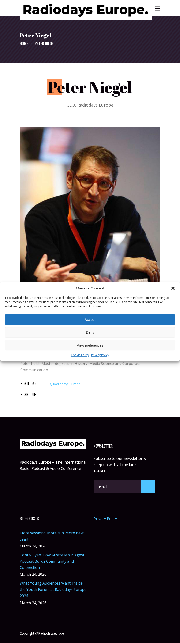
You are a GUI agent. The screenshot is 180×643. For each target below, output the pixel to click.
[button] (173, 288)
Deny (90, 332)
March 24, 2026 (33, 546)
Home (24, 43)
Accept (90, 320)
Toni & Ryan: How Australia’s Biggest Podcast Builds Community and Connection (52, 561)
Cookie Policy (80, 355)
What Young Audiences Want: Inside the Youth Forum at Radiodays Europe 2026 (53, 589)
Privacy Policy (100, 355)
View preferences (90, 345)
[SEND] (148, 486)
